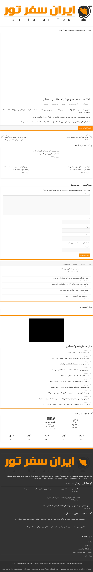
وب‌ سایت (87, 235)
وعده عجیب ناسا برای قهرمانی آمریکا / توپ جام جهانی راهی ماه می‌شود (46, 152)
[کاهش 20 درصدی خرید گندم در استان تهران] (54, 313)
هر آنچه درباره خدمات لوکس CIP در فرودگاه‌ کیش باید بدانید (70, 284)
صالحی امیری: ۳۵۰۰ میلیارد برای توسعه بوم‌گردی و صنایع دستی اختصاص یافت (52, 489)
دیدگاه (87, 194)
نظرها (75, 264)
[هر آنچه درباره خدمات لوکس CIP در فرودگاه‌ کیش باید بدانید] (90, 284)
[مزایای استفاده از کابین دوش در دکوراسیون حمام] (90, 290)
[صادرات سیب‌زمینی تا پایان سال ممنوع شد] (39, 311)
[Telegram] (46, 566)
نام (89, 218)
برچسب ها (67, 264)
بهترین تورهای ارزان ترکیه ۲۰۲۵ (69, 269)
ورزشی (85, 30)
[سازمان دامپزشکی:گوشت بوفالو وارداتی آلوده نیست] (9, 311)
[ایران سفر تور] (46, 13)
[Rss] (50, 566)
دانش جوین (88, 545)
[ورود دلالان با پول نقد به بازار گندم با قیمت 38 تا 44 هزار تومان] (69, 313)
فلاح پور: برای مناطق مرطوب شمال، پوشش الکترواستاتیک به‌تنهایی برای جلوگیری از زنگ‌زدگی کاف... (54, 527)
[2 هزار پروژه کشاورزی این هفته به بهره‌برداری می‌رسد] (39, 313)
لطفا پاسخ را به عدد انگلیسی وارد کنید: (78, 243)
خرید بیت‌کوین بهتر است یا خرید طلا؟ (77, 137)
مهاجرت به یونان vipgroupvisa (82, 552)
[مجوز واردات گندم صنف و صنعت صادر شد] (24, 311)
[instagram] (48, 566)
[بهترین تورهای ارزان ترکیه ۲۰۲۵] (85, 272)
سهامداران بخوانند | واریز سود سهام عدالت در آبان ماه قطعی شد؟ (66, 505)
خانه (89, 30)
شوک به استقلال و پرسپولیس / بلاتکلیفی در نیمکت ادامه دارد (79, 168)
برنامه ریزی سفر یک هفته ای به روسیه (76, 296)
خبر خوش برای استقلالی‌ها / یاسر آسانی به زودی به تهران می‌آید (15, 137)
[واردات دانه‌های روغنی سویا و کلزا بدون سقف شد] (54, 311)
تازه (90, 264)
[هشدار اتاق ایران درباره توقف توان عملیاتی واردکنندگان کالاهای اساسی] (84, 313)
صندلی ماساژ (88, 556)
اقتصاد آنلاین (85, 104)
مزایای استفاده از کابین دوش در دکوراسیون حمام (73, 290)
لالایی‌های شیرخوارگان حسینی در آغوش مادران (63, 497)
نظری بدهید (55, 104)
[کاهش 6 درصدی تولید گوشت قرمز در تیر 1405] (84, 311)
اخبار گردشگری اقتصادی (85, 549)
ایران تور (89, 542)
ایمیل (88, 227)
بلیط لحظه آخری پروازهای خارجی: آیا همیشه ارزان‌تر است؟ (70, 278)
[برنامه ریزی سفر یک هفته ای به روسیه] (90, 296)
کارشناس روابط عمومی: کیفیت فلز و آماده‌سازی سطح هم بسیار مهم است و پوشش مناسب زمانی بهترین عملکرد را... (50, 519)
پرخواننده (82, 264)
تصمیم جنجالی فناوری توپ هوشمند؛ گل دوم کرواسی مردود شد (17, 168)
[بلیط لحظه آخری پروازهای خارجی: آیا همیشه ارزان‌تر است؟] (90, 278)
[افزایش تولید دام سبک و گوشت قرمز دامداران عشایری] (69, 311)
